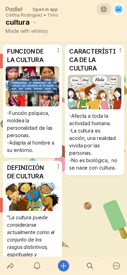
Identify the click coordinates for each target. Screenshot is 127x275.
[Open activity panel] (37, 266)
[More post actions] (53, 52)
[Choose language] (104, 9)
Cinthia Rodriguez (24, 15)
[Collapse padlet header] (34, 22)
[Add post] (63, 266)
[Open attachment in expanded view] (32, 86)
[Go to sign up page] (118, 9)
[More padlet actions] (117, 266)
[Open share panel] (10, 266)
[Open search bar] (90, 266)
